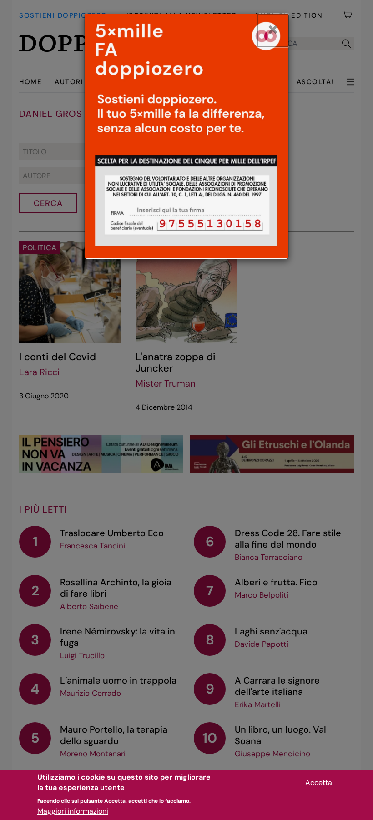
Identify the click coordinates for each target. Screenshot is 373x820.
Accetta (318, 782)
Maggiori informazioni (72, 811)
